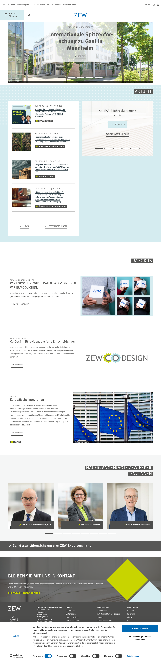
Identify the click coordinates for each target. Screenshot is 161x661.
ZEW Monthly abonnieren (25, 593)
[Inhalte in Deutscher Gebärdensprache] (154, 5)
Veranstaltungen (69, 5)
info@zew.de (41, 612)
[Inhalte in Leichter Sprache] (158, 5)
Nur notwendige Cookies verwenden (140, 638)
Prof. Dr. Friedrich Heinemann (138, 525)
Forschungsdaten (24, 5)
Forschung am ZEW (104, 621)
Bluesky (130, 617)
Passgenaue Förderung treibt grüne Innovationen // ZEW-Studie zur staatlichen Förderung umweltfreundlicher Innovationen (52, 139)
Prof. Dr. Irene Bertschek (90, 525)
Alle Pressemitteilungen (56, 226)
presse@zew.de (42, 617)
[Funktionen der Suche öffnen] (29, 15)
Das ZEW (5, 5)
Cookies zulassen (140, 628)
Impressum (70, 611)
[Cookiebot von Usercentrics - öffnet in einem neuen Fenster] (16, 656)
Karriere (50, 5)
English (147, 5)
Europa (16, 442)
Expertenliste (102, 611)
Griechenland (46, 176)
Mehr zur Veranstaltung (117, 134)
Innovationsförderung (51, 146)
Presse (58, 5)
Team (13, 5)
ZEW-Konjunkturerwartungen (108, 614)
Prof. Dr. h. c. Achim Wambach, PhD (36, 525)
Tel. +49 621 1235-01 (44, 610)
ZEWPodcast (45, 121)
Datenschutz (71, 614)
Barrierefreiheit (72, 617)
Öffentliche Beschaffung (53, 206)
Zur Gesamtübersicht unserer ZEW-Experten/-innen (53, 545)
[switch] (72, 656)
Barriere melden (72, 621)
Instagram (131, 614)
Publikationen (39, 5)
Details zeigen (133, 656)
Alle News (24, 226)
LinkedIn (130, 611)
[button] (62, 77)
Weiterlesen (80, 56)
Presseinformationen (44, 619)
